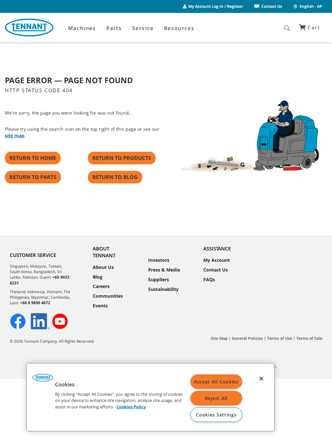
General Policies (247, 338)
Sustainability (163, 289)
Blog (97, 277)
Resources (179, 28)
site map (14, 135)
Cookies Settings (216, 415)
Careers (101, 286)
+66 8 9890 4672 (35, 302)
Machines (82, 28)
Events (100, 306)
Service (143, 28)
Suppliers (158, 279)
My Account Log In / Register (215, 6)
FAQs (209, 279)
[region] (150, 397)
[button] (42, 380)
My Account (216, 260)
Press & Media (164, 270)
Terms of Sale (309, 338)
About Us (103, 267)
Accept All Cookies (216, 382)
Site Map (219, 338)
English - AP (311, 6)
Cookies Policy (131, 406)
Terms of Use (279, 338)
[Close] (261, 378)
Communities (108, 296)
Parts (114, 28)
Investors (158, 260)
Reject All (216, 398)
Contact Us (271, 6)
